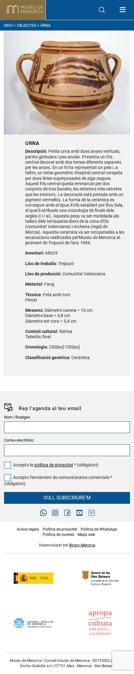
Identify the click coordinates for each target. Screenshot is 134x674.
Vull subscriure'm (67, 498)
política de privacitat (53, 465)
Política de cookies (58, 534)
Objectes (26, 25)
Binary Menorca (82, 545)
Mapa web (86, 534)
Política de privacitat (60, 529)
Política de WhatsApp (99, 529)
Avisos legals (28, 529)
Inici (8, 25)
